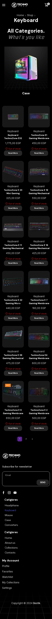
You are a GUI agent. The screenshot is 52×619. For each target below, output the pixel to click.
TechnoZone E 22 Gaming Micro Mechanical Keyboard (13, 302)
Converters (11, 525)
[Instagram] (9, 492)
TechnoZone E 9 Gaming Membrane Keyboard (13, 412)
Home (20, 15)
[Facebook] (3, 492)
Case (8, 520)
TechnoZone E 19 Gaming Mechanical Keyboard (39, 192)
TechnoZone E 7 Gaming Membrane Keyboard (39, 302)
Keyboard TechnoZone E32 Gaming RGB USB (13, 137)
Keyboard (13, 131)
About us (10, 542)
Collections (11, 547)
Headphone (12, 505)
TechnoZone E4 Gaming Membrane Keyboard (39, 357)
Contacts (10, 552)
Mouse (9, 515)
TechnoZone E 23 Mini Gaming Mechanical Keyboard (13, 192)
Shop (30, 15)
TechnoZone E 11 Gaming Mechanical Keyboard (13, 247)
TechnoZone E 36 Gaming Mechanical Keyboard (13, 357)
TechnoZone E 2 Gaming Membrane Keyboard (39, 412)
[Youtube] (15, 492)
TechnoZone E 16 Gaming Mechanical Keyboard (39, 247)
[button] (3, 5)
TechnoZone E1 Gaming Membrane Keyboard (39, 137)
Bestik (36, 603)
